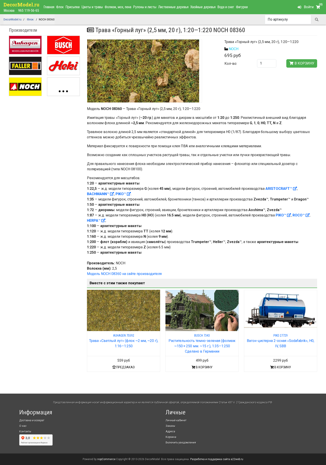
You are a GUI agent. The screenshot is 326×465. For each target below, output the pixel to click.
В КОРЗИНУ (203, 367)
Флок (60, 7)
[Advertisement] (44, 129)
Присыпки (72, 7)
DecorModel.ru (22, 4)
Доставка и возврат (31, 420)
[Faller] (25, 66)
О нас (23, 426)
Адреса (170, 431)
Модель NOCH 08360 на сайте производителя (124, 274)
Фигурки (242, 7)
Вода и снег (225, 7)
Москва (9, 10)
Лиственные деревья (173, 7)
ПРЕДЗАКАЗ (125, 367)
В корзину (304, 63)
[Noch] (25, 86)
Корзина (171, 437)
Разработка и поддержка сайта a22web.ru (216, 459)
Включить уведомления (181, 442)
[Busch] (63, 45)
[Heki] (63, 66)
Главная (48, 7)
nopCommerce (106, 459)
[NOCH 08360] (143, 70)
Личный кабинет (176, 420)
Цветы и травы (92, 7)
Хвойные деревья (203, 7)
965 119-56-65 (28, 10)
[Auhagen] (25, 45)
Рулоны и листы (144, 7)
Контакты (25, 431)
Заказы (170, 426)
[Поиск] (316, 19)
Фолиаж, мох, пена (118, 7)
